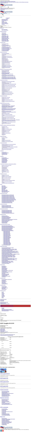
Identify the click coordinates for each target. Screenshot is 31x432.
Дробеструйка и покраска (5, 423)
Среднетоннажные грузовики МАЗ (7, 279)
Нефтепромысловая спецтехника (4, 303)
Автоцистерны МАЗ (5, 283)
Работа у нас (6, 2)
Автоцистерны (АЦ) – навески (6, 248)
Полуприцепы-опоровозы (5, 216)
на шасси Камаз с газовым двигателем (7, 411)
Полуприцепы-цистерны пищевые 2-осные (8, 200)
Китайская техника (3, 290)
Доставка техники (4, 424)
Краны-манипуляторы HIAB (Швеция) (7, 228)
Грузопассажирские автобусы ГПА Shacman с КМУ (9, 78)
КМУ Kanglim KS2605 (7, 238)
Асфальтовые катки (4, 275)
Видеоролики (2, 2)
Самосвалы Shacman (5, 160)
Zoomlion (3, 293)
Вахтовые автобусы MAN (5, 73)
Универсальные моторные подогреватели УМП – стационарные (11, 119)
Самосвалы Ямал (4, 286)
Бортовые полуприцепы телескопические (7, 207)
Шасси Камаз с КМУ (5, 190)
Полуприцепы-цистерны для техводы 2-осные (8, 197)
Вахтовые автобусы (4, 392)
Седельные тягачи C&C (5, 50)
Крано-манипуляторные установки (5, 224)
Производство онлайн (3, 299)
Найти (1, 17)
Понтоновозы (4, 267)
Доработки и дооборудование (6, 419)
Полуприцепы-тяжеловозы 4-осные (7, 211)
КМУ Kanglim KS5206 (7, 240)
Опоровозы (3, 402)
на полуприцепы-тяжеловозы (6, 415)
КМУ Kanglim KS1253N (7, 233)
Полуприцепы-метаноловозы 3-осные (7, 202)
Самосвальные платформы (5, 263)
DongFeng (3, 296)
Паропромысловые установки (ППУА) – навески (8, 256)
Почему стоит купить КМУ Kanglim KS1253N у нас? (7, 334)
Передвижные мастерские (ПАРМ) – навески (8, 255)
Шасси (1, 184)
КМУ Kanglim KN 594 (7, 241)
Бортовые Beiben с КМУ (5, 40)
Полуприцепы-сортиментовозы (6, 217)
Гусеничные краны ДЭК (5, 274)
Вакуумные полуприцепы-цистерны (7, 404)
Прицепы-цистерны (4, 215)
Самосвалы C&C (4, 162)
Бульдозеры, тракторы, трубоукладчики (7, 270)
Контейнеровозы (4, 266)
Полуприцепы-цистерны (3, 193)
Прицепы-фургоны (4, 222)
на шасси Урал (4, 410)
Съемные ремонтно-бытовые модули (7, 94)
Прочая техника (2, 264)
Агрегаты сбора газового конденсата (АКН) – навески (9, 249)
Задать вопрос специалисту (4, 331)
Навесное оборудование (3, 246)
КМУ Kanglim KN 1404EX (7, 244)
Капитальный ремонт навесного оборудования (6, 305)
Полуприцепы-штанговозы (5, 218)
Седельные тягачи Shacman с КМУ (6, 48)
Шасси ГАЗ (3, 189)
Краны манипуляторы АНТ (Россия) (7, 225)
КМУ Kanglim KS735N (7, 232)
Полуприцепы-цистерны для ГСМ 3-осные (8, 195)
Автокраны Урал (4, 152)
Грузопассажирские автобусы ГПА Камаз (7, 75)
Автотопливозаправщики (5, 391)
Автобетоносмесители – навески (6, 262)
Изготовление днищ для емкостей (6, 422)
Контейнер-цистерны (5, 257)
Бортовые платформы (5, 260)
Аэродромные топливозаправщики (7, 66)
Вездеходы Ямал (4, 289)
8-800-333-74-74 (2, 8)
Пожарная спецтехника (3, 173)
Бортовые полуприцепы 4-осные (6, 206)
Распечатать (2, 315)
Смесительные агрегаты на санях (6, 111)
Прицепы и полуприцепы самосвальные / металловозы (9, 219)
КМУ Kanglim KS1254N (7, 234)
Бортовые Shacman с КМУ (5, 38)
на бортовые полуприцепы (5, 413)
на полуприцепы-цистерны (5, 414)
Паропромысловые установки (6, 395)
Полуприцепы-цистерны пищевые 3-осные (8, 201)
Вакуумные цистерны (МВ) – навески (7, 250)
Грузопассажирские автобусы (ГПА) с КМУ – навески (9, 259)
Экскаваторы (4, 276)
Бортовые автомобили (3, 31)
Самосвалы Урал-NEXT (5, 158)
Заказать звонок (2, 9)
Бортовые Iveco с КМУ (5, 37)
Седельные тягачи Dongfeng (6, 49)
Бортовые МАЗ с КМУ (5, 39)
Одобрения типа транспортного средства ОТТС (7, 306)
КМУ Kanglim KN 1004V (7, 242)
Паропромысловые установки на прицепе (8, 106)
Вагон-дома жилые (4, 29)
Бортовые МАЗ (4, 280)
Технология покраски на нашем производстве (6, 335)
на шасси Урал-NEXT (5, 409)
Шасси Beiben (4, 188)
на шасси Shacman (4, 408)
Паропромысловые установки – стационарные (8, 105)
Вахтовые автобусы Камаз (5, 70)
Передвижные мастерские (5, 394)
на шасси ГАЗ (4, 412)
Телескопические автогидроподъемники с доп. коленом (9, 147)
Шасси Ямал (3, 288)
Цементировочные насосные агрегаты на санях (8, 109)
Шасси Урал (3, 185)
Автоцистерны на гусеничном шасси (7, 271)
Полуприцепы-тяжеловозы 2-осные (7, 210)
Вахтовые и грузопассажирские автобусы (6, 69)
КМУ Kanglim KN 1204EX (7, 243)
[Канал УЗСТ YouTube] (3, 431)
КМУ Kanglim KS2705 (7, 239)
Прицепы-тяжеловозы (5, 221)
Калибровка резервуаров (5, 420)
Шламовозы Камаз (4, 161)
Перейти (2, 26)
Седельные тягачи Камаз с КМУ (6, 47)
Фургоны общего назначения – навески (7, 261)
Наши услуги (2, 416)
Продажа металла (4, 418)
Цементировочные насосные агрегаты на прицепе (9, 108)
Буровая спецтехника (3, 136)
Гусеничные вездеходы (5, 272)
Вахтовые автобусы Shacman (6, 72)
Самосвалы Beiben (4, 159)
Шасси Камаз (4, 186)
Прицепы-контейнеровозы (5, 220)
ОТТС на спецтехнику (4, 407)
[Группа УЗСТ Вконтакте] (1, 431)
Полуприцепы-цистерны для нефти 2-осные (8, 196)
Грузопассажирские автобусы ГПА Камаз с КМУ (8, 77)
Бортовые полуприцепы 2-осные (6, 205)
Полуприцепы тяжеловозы (5, 401)
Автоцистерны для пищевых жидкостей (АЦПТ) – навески (10, 251)
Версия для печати (2, 330)
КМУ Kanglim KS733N (7, 231)
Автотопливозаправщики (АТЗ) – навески (8, 247)
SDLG (3, 297)
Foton (2, 292)
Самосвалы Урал (4, 157)
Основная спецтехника (4, 389)
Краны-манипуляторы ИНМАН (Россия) (7, 226)
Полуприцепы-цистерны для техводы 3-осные (8, 198)
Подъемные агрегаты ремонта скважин (7, 141)
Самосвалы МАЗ (4, 281)
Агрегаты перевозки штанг (5, 403)
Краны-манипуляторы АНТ (4, 302)
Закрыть (6, 315)
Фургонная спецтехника (5, 396)
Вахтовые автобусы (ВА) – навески (7, 253)
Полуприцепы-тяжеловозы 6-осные (7, 212)
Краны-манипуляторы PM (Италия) (7, 229)
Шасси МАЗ (3, 282)
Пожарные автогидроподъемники (6, 149)
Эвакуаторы (3, 273)
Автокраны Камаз (4, 153)
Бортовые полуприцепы (5, 400)
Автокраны (1, 150)
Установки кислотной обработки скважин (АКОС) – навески (10, 252)
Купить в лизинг (2, 329)
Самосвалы (1, 156)
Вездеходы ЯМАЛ (4, 269)
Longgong (3, 295)
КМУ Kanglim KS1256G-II (7, 235)
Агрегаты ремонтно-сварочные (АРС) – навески (8, 254)
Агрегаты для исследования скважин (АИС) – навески (9, 258)
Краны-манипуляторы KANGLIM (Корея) (7, 230)
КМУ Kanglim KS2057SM (7, 237)
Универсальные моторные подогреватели (7, 393)
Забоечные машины (4, 268)
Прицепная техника (3, 214)
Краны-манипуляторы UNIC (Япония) (7, 227)
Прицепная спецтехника (4, 397)
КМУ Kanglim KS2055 (7, 236)
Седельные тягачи (2, 42)
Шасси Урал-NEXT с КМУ (5, 191)
